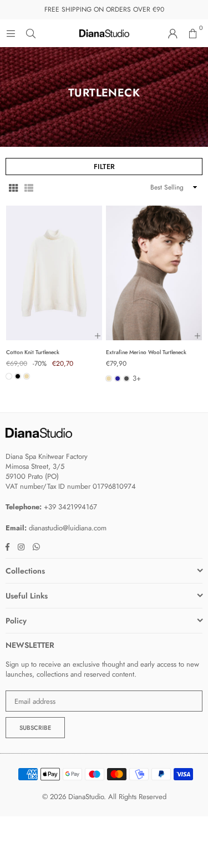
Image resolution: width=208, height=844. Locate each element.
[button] (192, 33)
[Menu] (11, 33)
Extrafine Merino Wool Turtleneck (146, 352)
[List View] (29, 187)
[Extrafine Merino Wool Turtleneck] (154, 273)
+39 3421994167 (70, 507)
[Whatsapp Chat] (32, 546)
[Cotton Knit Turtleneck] (54, 273)
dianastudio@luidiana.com (67, 528)
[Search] (30, 33)
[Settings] (172, 33)
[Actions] (97, 335)
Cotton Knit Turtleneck (32, 352)
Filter (104, 166)
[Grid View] (13, 187)
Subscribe (35, 727)
